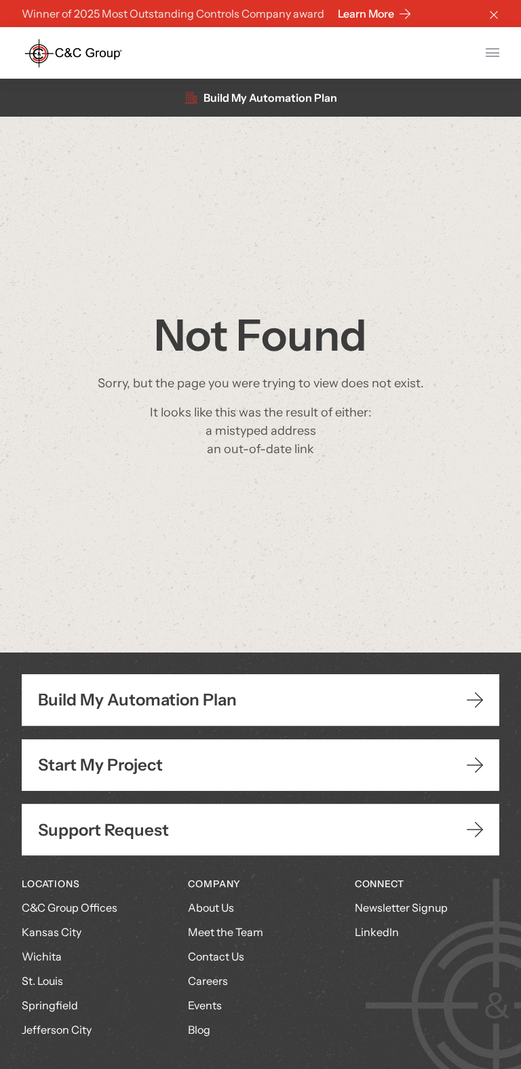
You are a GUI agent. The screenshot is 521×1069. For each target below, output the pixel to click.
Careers (208, 981)
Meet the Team (225, 932)
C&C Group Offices (69, 907)
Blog (199, 1029)
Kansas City (51, 932)
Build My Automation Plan (270, 97)
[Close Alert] (493, 13)
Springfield (50, 1005)
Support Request (103, 830)
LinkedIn (377, 932)
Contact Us (216, 956)
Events (205, 1005)
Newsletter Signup (401, 907)
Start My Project (100, 765)
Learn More (366, 13)
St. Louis (42, 981)
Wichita (42, 956)
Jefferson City (57, 1029)
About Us (211, 907)
